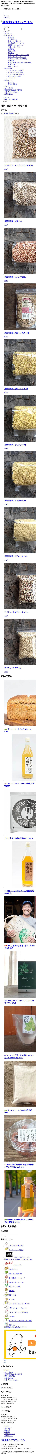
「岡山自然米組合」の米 (16, 74)
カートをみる (8, 1372)
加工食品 (11, 53)
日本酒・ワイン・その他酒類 (17, 59)
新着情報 (7, 1432)
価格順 (11, 113)
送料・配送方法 (9, 1376)
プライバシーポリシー (11, 92)
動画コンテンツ (13, 66)
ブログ (6, 86)
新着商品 (11, 37)
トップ (6, 31)
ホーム (6, 97)
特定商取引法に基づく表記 (13, 90)
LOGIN (6, 17)
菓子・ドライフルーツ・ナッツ (18, 55)
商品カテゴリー (9, 35)
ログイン (11, 82)
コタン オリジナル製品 (15, 70)
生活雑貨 (11, 60)
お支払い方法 (8, 1378)
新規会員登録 (12, 84)
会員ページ (8, 80)
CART (6, 15)
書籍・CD (11, 64)
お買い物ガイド (9, 1434)
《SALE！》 (12, 78)
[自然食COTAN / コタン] (17, 22)
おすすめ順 (4, 113)
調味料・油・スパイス (15, 45)
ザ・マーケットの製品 (15, 72)
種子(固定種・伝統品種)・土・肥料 (19, 62)
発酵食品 (11, 49)
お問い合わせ (8, 94)
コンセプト (8, 33)
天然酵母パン (12, 39)
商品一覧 (7, 1430)
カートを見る (8, 88)
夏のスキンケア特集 (14, 76)
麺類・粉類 (12, 51)
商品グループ (8, 68)
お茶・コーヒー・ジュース (17, 57)
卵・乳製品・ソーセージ (16, 43)
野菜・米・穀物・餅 (14, 41)
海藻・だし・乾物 (14, 47)
